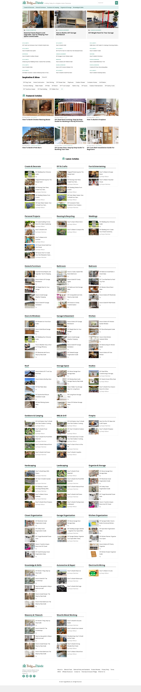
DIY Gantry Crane (109, 86)
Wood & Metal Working (67, 615)
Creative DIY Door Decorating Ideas (98, 67)
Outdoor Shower (80, 82)
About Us (60, 669)
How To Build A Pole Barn (96, 56)
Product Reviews (95, 669)
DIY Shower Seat (60, 82)
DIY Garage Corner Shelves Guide (64, 56)
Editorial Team (68, 669)
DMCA (59, 672)
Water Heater (39, 86)
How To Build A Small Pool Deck (64, 72)
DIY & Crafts (34, 117)
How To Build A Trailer (95, 50)
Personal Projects (32, 216)
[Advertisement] (70, 688)
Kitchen (92, 316)
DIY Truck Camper (65, 86)
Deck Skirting (50, 82)
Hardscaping (30, 465)
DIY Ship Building (42, 89)
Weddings (93, 216)
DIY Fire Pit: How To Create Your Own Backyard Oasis (69, 50)
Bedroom (93, 266)
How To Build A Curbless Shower (30, 56)
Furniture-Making (28, 86)
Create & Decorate (33, 166)
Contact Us (77, 672)
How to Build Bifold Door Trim (97, 61)
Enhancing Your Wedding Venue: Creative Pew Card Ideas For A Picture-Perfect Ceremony (36, 61)
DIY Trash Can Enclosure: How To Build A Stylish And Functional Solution (35, 45)
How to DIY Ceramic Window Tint (64, 67)
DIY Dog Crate (27, 82)
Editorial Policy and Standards (82, 669)
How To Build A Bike (27, 67)
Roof (66, 117)
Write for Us (101, 672)
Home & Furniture (33, 266)
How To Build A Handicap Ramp (98, 72)
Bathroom (61, 266)
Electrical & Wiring (97, 565)
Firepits (97, 117)
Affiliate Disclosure (67, 672)
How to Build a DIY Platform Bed (64, 61)
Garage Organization (66, 515)
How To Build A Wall (61, 45)
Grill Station (102, 82)
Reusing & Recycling (66, 216)
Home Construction (38, 82)
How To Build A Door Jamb (29, 50)
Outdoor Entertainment (96, 86)
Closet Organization (33, 515)
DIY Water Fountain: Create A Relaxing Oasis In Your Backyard (35, 72)
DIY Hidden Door (54, 89)
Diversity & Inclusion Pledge (89, 672)
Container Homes (92, 82)
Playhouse (70, 82)
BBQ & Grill (61, 415)
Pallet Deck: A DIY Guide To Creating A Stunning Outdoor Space (104, 45)
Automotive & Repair (66, 565)
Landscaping (62, 465)
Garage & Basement (36, 145)
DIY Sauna (84, 86)
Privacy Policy (105, 669)
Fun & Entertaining (97, 166)
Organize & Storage (97, 465)
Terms (112, 669)
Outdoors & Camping (34, 415)
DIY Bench (55, 86)
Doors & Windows (67, 145)
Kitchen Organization (98, 515)
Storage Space (63, 365)
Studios (92, 365)
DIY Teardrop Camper (29, 89)
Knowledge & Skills (33, 565)
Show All (44, 77)
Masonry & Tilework (34, 615)
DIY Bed (47, 86)
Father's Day (75, 86)
